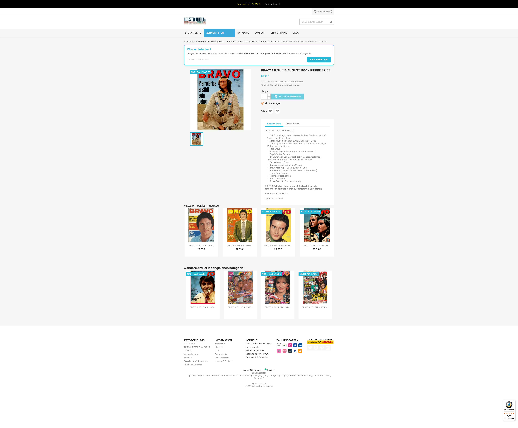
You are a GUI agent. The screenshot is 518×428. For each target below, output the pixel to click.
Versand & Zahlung (223, 361)
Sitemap (188, 357)
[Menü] (513, 401)
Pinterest (277, 111)
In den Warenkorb (287, 96)
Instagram (328, 347)
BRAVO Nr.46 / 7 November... (317, 245)
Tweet (270, 111)
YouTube (316, 347)
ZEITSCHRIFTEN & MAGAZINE (197, 347)
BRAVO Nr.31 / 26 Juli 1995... (240, 307)
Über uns (219, 347)
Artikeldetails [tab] (292, 123)
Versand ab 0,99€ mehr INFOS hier (289, 81)
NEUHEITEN (189, 343)
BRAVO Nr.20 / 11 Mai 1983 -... (278, 307)
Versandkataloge (192, 354)
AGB (217, 350)
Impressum (220, 343)
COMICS (188, 350)
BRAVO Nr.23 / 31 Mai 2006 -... (315, 307)
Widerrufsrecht (222, 357)
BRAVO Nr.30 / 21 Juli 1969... (201, 245)
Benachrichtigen (319, 59)
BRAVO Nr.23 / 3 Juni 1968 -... (203, 307)
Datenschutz (221, 354)
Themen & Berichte (193, 364)
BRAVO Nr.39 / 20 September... (278, 245)
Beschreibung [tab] (274, 123)
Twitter (310, 347)
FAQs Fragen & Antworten (196, 361)
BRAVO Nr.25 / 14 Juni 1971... (239, 245)
